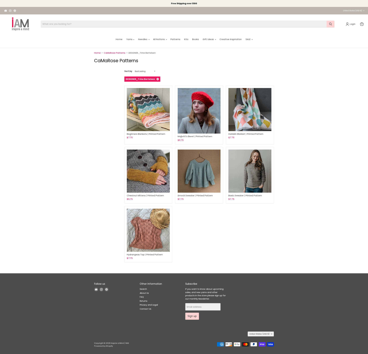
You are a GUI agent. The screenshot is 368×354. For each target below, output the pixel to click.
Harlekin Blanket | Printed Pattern (245, 133)
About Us (144, 293)
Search (143, 289)
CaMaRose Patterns (114, 53)
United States (352, 10)
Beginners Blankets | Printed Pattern (146, 133)
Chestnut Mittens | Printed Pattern (145, 195)
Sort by (128, 71)
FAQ (142, 297)
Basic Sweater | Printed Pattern (245, 195)
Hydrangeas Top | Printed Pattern (145, 254)
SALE (248, 39)
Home (119, 39)
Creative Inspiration (231, 39)
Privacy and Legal (149, 304)
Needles (143, 39)
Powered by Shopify (103, 346)
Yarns (129, 39)
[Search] (330, 24)
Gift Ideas (208, 39)
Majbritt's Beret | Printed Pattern (195, 136)
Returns (143, 301)
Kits (186, 39)
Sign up (192, 316)
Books (195, 39)
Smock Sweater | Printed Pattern (195, 195)
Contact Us (145, 308)
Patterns (175, 39)
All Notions (159, 39)
